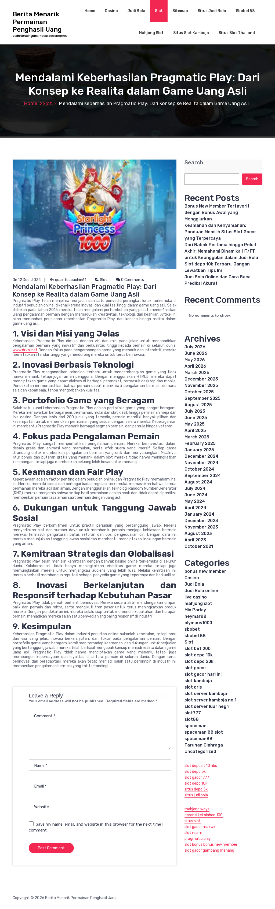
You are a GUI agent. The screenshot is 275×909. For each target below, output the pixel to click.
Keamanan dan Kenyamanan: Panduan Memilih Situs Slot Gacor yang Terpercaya (220, 232)
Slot (159, 11)
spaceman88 (198, 738)
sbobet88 (195, 635)
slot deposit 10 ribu (200, 765)
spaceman (195, 725)
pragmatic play (197, 838)
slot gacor (195, 667)
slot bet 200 (197, 648)
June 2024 (195, 494)
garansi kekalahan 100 (203, 815)
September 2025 (202, 398)
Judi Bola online (201, 590)
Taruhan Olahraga (203, 745)
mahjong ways (196, 809)
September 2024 (202, 475)
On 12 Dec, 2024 (27, 280)
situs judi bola (196, 795)
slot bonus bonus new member (210, 844)
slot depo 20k (199, 661)
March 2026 (196, 372)
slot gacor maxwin (200, 827)
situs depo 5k (196, 789)
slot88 (191, 719)
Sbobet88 (245, 11)
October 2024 (199, 469)
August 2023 (198, 533)
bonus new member (205, 571)
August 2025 (198, 404)
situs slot (192, 821)
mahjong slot (198, 603)
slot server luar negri (206, 706)
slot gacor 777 (196, 777)
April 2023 (195, 539)
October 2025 (199, 391)
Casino (111, 11)
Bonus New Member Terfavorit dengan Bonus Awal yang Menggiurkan (216, 212)
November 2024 (201, 462)
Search (193, 163)
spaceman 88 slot (203, 732)
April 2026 (195, 366)
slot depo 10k (198, 654)
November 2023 (201, 527)
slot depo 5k (195, 771)
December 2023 (201, 520)
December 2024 (201, 456)
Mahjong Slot (151, 33)
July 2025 (194, 411)
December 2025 (201, 379)
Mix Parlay (195, 609)
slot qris (193, 687)
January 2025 (199, 449)
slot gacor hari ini (203, 674)
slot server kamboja (205, 693)
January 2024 (199, 514)
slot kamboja (198, 680)
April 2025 (195, 430)
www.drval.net (25, 350)
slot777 (192, 712)
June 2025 (195, 417)
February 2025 (200, 443)
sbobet (192, 629)
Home (90, 11)
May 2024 (194, 501)
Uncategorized (200, 751)
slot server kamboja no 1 (210, 700)
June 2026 (195, 353)
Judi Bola (136, 11)
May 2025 (194, 424)
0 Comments (132, 280)
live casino (195, 597)
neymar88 (195, 616)
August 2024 (198, 482)
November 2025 (201, 385)
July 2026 (194, 346)
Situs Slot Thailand (237, 33)
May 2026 (194, 359)
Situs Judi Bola (212, 11)
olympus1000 (198, 622)
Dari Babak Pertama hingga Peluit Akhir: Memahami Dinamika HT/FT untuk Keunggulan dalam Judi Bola (221, 251)
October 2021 (198, 546)
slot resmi (193, 832)
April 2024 (195, 507)
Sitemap (180, 11)
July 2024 (194, 488)
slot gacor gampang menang (209, 850)
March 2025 (196, 436)
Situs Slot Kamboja (191, 33)
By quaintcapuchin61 (68, 280)
